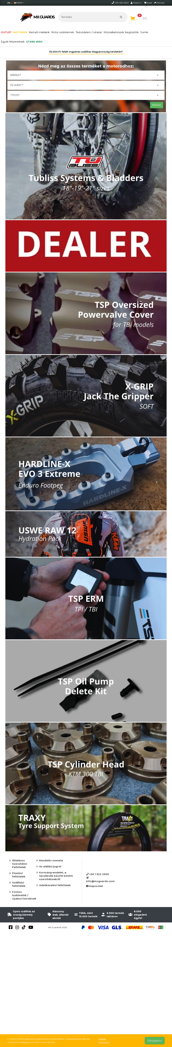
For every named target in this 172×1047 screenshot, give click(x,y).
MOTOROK (20, 32)
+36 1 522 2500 (99, 874)
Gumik (144, 32)
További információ (103, 1040)
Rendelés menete (51, 860)
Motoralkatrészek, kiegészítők (121, 32)
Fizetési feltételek (18, 875)
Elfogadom (155, 1040)
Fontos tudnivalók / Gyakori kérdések (24, 895)
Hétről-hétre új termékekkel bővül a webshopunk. (86, 51)
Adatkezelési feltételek (55, 885)
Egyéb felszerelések (13, 41)
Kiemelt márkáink (39, 32)
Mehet (156, 105)
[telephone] (113, 3)
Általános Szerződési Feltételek (19, 864)
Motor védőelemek (62, 32)
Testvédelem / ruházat (89, 32)
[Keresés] (121, 17)
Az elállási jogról (50, 866)
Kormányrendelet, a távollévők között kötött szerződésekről (56, 876)
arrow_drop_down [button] (158, 75)
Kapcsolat (96, 886)
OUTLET (6, 32)
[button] (144, 18)
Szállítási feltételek (18, 884)
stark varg (34, 41)
